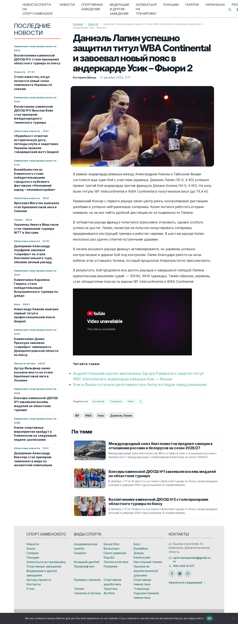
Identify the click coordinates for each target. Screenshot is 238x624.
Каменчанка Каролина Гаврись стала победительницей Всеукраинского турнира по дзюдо (36, 288)
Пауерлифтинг (84, 566)
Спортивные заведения (92, 7)
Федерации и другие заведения (119, 9)
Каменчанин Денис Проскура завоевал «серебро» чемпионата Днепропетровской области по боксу (36, 347)
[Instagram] (188, 573)
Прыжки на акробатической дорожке (146, 571)
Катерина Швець (85, 77)
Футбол (109, 593)
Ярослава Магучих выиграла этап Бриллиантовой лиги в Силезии (36, 207)
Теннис (79, 589)
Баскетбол (111, 544)
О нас (30, 589)
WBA (88, 415)
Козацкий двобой (86, 562)
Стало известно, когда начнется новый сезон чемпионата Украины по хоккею (33, 83)
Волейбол (141, 548)
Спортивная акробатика (112, 582)
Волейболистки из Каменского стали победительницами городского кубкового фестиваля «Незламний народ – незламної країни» (34, 179)
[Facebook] (172, 573)
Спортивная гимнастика (142, 582)
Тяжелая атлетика (87, 593)
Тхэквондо (141, 589)
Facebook (98, 401)
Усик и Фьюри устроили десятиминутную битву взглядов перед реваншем (139, 384)
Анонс (31, 548)
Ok (209, 618)
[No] (233, 618)
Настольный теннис (148, 562)
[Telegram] (180, 573)
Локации (170, 5)
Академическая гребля (85, 546)
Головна (78, 23)
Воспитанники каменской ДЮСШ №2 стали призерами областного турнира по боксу (37, 59)
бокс (101, 415)
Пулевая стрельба (87, 580)
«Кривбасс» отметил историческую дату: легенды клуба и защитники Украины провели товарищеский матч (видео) (36, 144)
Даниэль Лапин (121, 415)
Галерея (192, 5)
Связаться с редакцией (185, 582)
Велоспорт (112, 548)
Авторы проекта (38, 580)
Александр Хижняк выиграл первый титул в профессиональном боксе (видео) (36, 315)
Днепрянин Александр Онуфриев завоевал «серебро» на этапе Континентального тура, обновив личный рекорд (33, 254)
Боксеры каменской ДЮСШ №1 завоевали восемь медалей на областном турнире (36, 404)
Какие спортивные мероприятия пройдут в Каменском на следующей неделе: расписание (35, 433)
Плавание (111, 566)
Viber (130, 401)
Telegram (116, 401)
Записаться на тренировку (146, 9)
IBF (77, 415)
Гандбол (80, 553)
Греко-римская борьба (115, 555)
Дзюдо (139, 553)
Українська (215, 5)
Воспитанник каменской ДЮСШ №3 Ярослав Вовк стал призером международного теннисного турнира (33, 114)
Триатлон (111, 589)
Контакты (33, 584)
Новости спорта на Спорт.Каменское (37, 9)
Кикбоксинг (142, 557)
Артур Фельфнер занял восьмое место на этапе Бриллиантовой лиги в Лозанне (33, 374)
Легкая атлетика (116, 562)
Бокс (137, 544)
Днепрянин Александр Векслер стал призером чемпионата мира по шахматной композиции (33, 459)
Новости (67, 5)
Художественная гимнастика (146, 595)
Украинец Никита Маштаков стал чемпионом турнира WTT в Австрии (36, 228)
